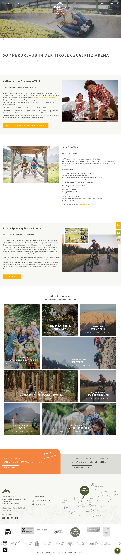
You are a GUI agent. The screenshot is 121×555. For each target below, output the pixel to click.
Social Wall (21, 508)
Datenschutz (62, 552)
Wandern (38, 98)
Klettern (44, 98)
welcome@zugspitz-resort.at (44, 500)
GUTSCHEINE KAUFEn (81, 468)
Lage (15, 508)
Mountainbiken (52, 98)
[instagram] (8, 518)
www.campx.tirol (85, 204)
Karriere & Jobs (6, 510)
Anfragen (4, 508)
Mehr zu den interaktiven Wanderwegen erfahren (25, 125)
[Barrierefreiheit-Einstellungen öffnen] (117, 550)
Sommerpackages (12, 277)
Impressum (52, 552)
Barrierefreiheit (72, 552)
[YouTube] (12, 518)
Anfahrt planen (40, 504)
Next (120, 532)
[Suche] (118, 3)
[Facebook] (4, 518)
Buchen (10, 508)
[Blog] (16, 518)
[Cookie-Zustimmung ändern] (5, 550)
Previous (1, 532)
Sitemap (81, 552)
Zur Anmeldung (10, 468)
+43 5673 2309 (39, 496)
